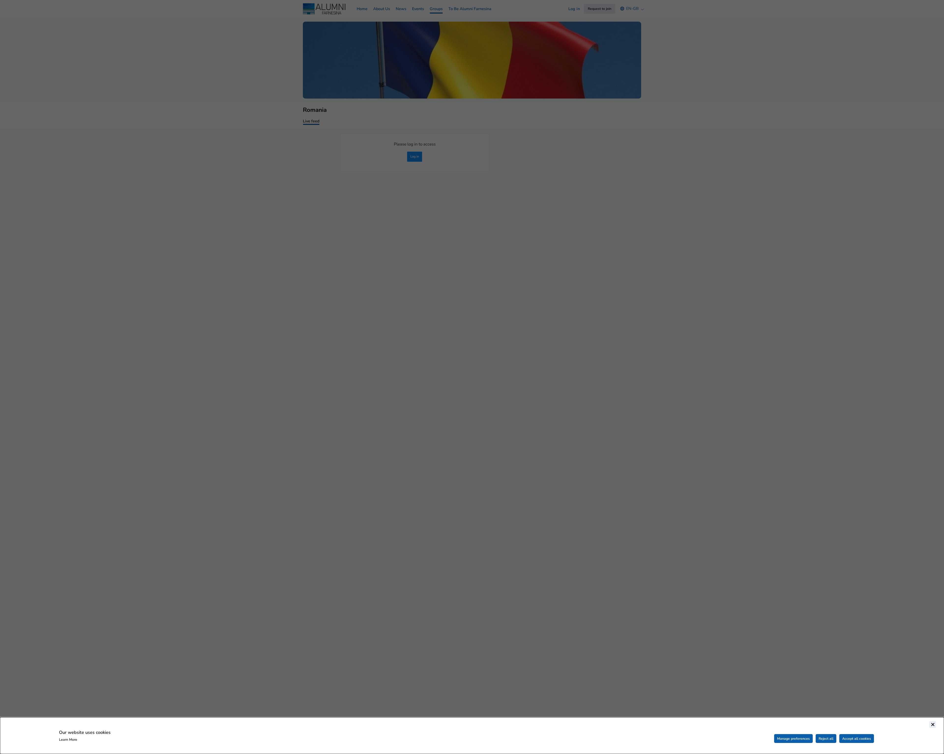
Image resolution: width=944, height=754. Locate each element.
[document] (472, 735)
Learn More (68, 740)
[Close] (932, 724)
